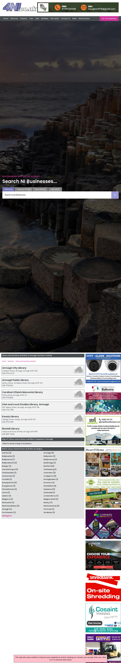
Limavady (48, 492)
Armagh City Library (14, 368)
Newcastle (7, 502)
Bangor (5, 466)
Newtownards (50, 506)
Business (11, 361)
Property (23, 18)
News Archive (84, 18)
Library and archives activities (26, 361)
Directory (14, 18)
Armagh (47, 453)
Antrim (5, 453)
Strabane (48, 512)
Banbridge (48, 463)
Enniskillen (48, 486)
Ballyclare (48, 456)
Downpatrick (8, 482)
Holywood (48, 489)
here (51, 660)
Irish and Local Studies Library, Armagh (25, 404)
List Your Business (109, 18)
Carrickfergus (8, 469)
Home (5, 18)
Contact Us (65, 18)
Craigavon (48, 476)
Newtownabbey (9, 506)
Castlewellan (8, 472)
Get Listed (54, 18)
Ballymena (7, 459)
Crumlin (5, 479)
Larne (4, 492)
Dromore (48, 482)
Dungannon (7, 486)
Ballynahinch (8, 463)
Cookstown (7, 476)
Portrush (48, 509)
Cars (31, 18)
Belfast (47, 466)
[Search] (115, 195)
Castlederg (49, 469)
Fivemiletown (8, 489)
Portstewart (7, 512)
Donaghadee (50, 479)
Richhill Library (10, 428)
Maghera (6, 499)
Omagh (5, 509)
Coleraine (48, 472)
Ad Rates (44, 18)
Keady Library (10, 416)
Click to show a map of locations (16, 443)
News (74, 18)
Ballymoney (49, 459)
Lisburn (5, 496)
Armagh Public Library (15, 380)
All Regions (7, 516)
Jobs (37, 18)
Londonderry (49, 496)
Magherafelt (49, 499)
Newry (46, 502)
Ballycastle (7, 456)
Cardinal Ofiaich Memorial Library (22, 392)
